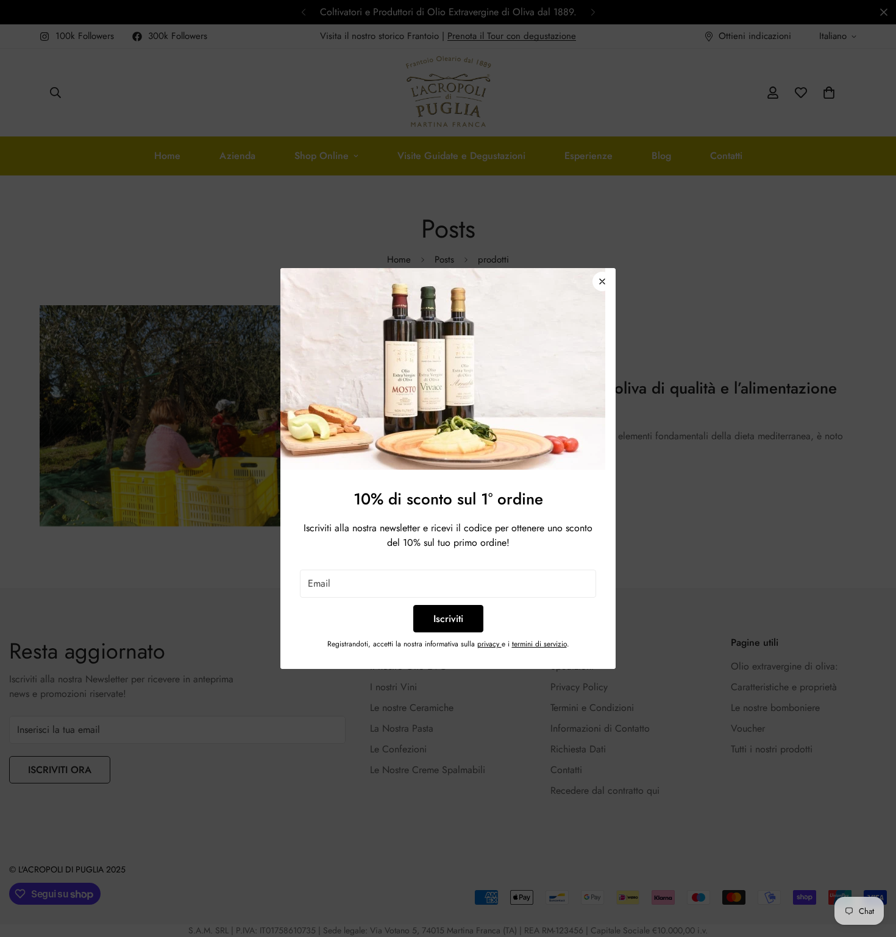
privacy (489, 643)
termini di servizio (539, 643)
